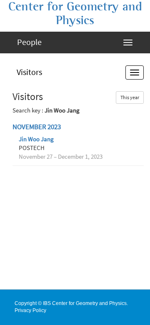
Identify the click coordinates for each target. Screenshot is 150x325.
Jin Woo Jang (36, 139)
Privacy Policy (30, 310)
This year (129, 97)
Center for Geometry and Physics (75, 13)
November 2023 (36, 126)
